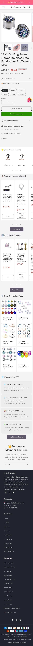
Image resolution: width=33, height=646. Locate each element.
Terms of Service (9, 551)
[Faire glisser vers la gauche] (2, 48)
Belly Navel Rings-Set (7, 319)
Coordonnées (23, 642)
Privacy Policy (8, 543)
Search (6, 518)
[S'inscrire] (27, 465)
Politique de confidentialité (11, 639)
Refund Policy (8, 539)
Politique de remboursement (20, 636)
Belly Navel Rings (9, 563)
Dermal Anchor (8, 592)
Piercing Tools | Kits (10, 612)
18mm (22, 94)
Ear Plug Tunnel (8, 583)
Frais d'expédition (5, 73)
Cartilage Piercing (9, 579)
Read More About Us (16, 437)
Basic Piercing (8, 596)
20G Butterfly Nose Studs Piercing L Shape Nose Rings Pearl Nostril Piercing (8, 256)
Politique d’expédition (13, 642)
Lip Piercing (7, 571)
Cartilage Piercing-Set (8, 366)
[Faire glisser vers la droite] (31, 48)
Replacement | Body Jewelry (12, 608)
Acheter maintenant (16, 114)
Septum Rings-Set (22, 342)
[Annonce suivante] (30, 2)
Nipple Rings (7, 587)
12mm (21, 90)
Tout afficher (16, 229)
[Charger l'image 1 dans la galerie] (8, 47)
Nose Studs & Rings (9, 567)
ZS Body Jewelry (10, 634)
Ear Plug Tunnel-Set (23, 366)
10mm (13, 90)
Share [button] (5, 139)
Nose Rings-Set (8, 342)
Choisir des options (21, 215)
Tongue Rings (8, 600)
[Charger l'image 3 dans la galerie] (24, 47)
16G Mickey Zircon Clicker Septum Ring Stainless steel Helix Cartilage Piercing (21, 198)
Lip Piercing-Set (24, 319)
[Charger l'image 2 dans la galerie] (16, 47)
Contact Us (7, 531)
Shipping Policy (8, 547)
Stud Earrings (8, 604)
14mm (5, 94)
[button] (4, 7)
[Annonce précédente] (3, 2)
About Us (6, 527)
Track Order (7, 535)
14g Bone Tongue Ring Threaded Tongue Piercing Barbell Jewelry (8, 197)
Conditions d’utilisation (25, 639)
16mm (13, 94)
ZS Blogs (6, 523)
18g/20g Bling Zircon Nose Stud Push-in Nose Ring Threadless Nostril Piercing (21, 257)
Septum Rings (8, 575)
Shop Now (7, 165)
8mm (4, 90)
